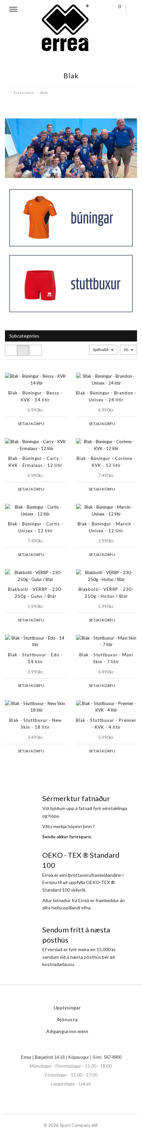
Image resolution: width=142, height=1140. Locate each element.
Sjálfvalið (101, 349)
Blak (44, 92)
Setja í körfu (31, 423)
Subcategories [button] (24, 336)
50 (126, 349)
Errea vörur (24, 92)
